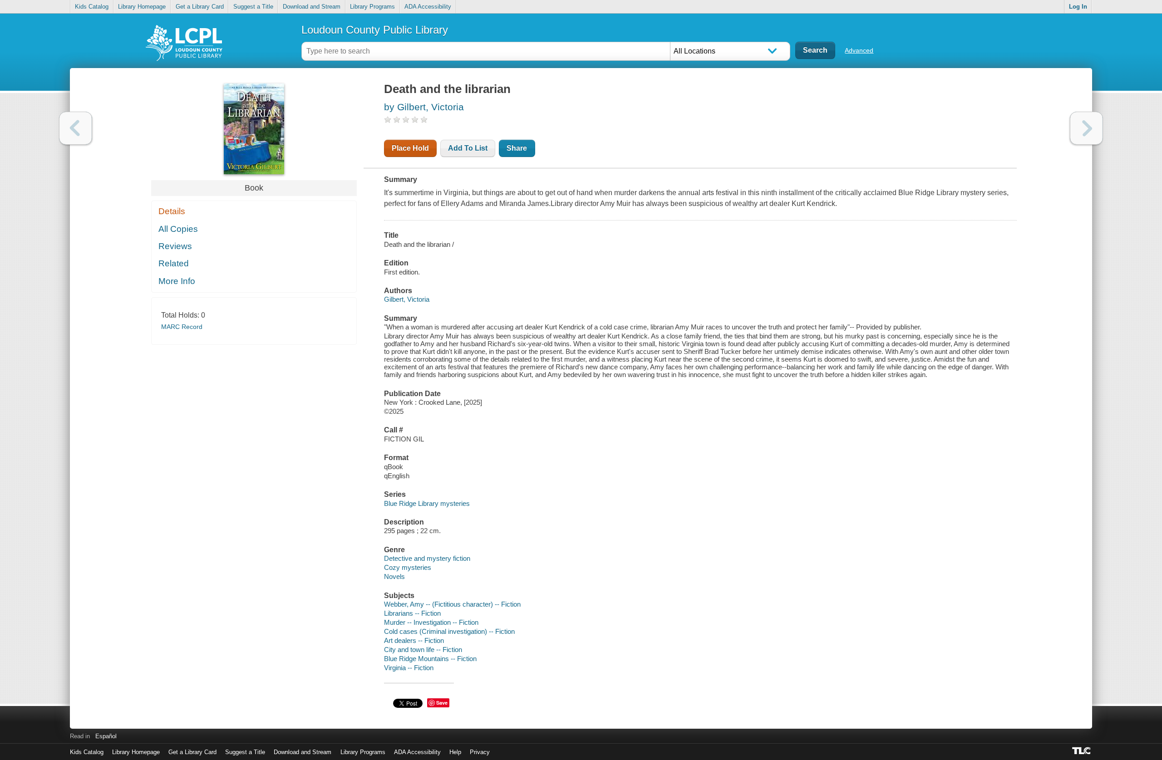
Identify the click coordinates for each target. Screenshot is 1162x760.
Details (171, 211)
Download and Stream (311, 6)
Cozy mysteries (407, 567)
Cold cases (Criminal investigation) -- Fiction (449, 631)
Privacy (480, 752)
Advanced (859, 50)
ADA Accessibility (427, 6)
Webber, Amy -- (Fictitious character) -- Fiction (452, 604)
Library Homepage (142, 6)
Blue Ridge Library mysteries (427, 503)
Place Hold (410, 148)
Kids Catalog (91, 6)
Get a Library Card (200, 6)
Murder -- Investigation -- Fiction (431, 622)
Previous (75, 128)
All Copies (178, 229)
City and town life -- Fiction (423, 649)
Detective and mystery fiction (427, 558)
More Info (176, 281)
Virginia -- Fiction (408, 668)
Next (1086, 128)
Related (173, 263)
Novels (394, 576)
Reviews (175, 246)
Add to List (467, 148)
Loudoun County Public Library (374, 30)
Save (442, 702)
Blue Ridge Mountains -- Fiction (430, 658)
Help (455, 752)
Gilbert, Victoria (406, 299)
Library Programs (372, 6)
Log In (1078, 6)
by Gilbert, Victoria (424, 107)
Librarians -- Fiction (412, 613)
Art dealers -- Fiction (414, 640)
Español (106, 736)
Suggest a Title (253, 6)
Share (517, 148)
